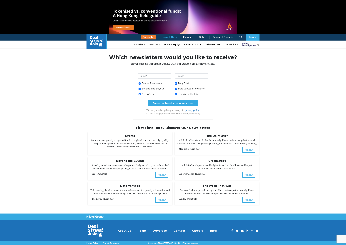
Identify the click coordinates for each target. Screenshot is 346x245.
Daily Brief (183, 83)
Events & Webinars (152, 83)
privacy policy (192, 110)
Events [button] (187, 37)
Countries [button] (137, 44)
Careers (197, 230)
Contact (179, 230)
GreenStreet (149, 94)
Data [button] (201, 37)
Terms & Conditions (110, 243)
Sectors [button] (153, 44)
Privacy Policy (92, 243)
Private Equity (172, 44)
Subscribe (148, 37)
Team (142, 230)
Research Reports (223, 37)
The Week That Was (189, 94)
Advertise (160, 230)
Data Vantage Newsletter (192, 88)
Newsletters (170, 37)
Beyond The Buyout (153, 88)
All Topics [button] (231, 44)
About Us (124, 230)
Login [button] (252, 37)
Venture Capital (192, 44)
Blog (213, 230)
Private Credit (213, 44)
